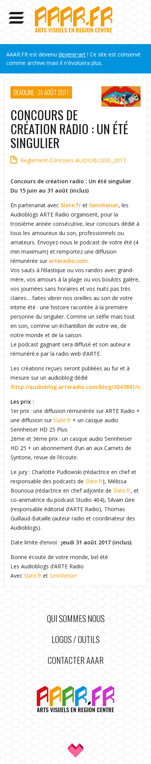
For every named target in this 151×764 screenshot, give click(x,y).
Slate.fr (70, 205)
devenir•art (72, 54)
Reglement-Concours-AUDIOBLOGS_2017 (73, 160)
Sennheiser (103, 205)
